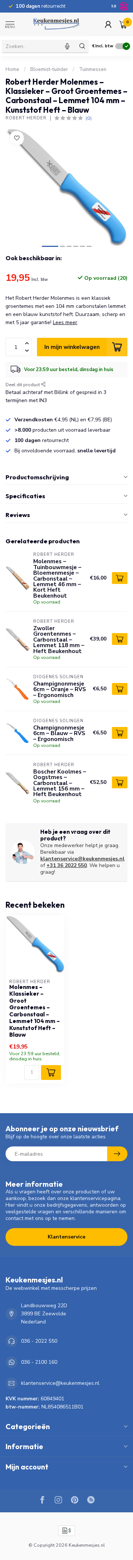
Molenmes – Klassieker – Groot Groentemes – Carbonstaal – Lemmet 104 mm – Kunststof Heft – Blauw (34, 1011)
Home (12, 69)
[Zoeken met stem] (67, 46)
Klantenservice (66, 1236)
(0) (89, 118)
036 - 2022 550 (39, 1341)
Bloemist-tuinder (49, 69)
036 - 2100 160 (39, 1362)
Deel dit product (23, 384)
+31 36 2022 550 (67, 865)
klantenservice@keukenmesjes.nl (82, 858)
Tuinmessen (92, 69)
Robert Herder (26, 118)
